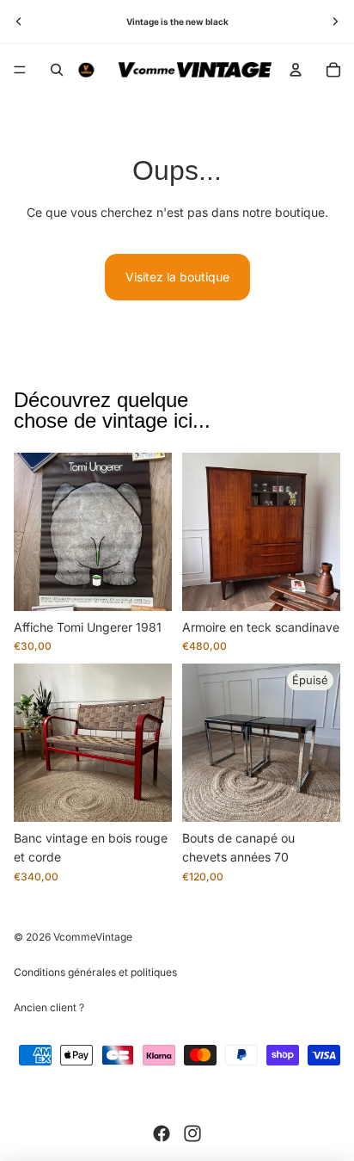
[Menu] (20, 70)
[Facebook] (161, 1133)
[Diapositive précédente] (19, 21)
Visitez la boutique (177, 276)
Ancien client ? (49, 1007)
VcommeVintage (92, 936)
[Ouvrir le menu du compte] (295, 70)
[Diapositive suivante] (335, 21)
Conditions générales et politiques (95, 972)
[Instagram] (192, 1133)
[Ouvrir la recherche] (57, 70)
